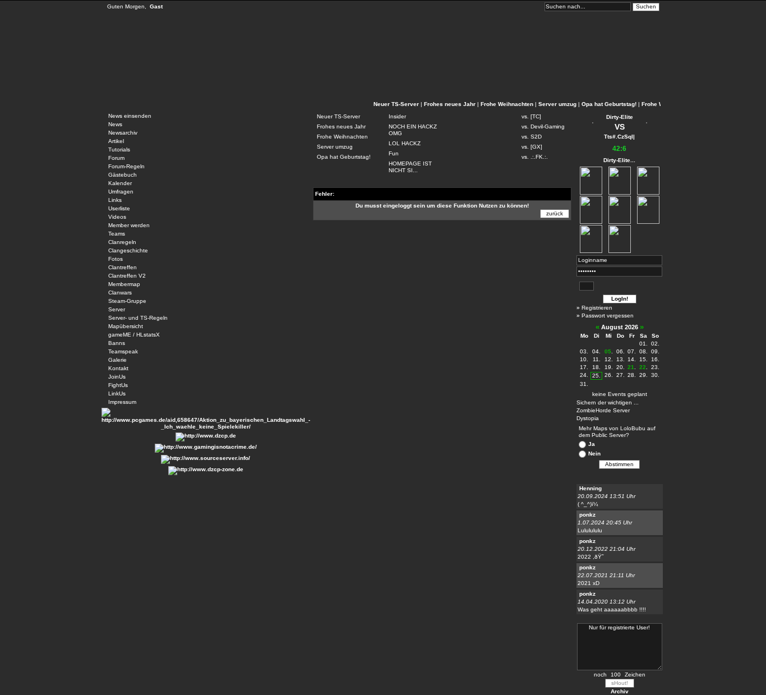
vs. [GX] (532, 147)
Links (115, 200)
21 (630, 367)
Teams (116, 234)
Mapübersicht (125, 326)
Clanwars (120, 292)
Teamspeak (123, 351)
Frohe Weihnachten (507, 104)
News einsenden (129, 116)
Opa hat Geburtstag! (609, 104)
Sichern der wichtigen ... (607, 402)
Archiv (620, 691)
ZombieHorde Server (603, 410)
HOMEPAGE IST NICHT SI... (410, 166)
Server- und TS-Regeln (138, 318)
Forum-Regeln (126, 166)
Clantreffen (122, 267)
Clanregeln (122, 242)
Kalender (120, 183)
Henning (590, 488)
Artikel (116, 141)
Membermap (124, 284)
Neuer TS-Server (396, 104)
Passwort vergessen (608, 315)
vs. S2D (532, 137)
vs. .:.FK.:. (535, 157)
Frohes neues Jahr (450, 104)
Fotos (115, 259)
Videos (117, 217)
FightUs (118, 385)
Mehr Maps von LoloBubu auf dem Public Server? (617, 431)
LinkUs (117, 393)
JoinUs (117, 377)
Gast (156, 6)
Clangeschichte (128, 250)
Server (116, 309)
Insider (397, 116)
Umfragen (120, 191)
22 (642, 367)
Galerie (117, 360)
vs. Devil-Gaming (543, 126)
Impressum (122, 402)
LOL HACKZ (405, 143)
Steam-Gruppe (127, 301)
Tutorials (119, 149)
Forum (116, 158)
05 (608, 351)
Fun (394, 153)
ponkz (587, 515)
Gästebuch (122, 175)
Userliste (119, 208)
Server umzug (557, 104)
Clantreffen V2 (127, 276)
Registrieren (597, 308)
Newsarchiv (122, 133)
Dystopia (587, 418)
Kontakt (118, 368)
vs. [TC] (531, 116)
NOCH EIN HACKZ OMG (413, 129)
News (115, 124)
